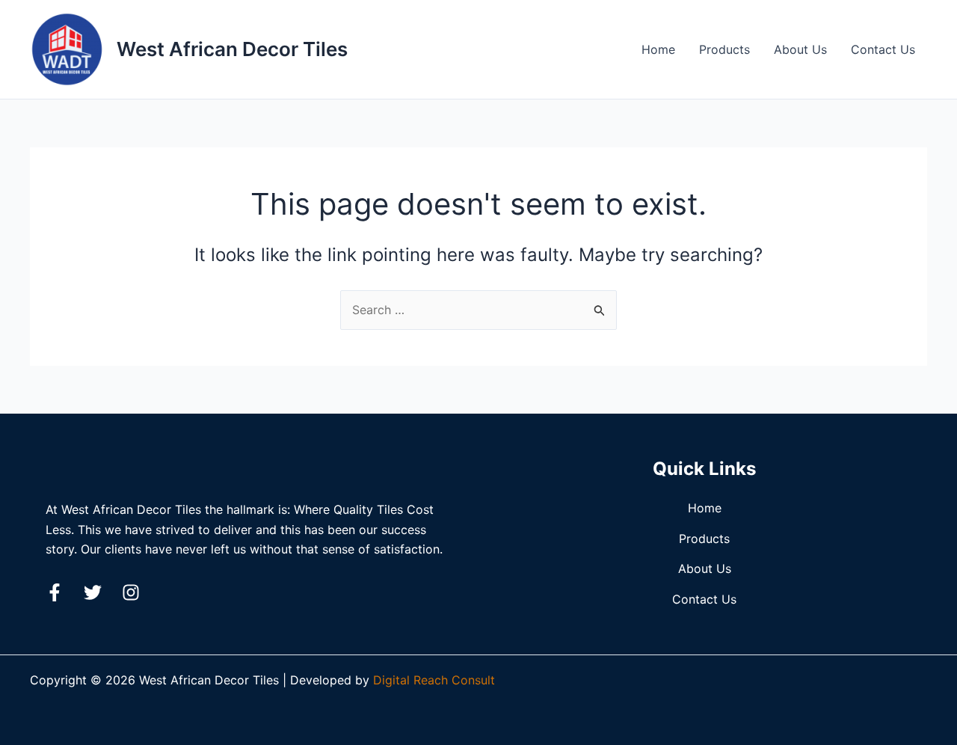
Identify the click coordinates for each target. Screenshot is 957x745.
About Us (800, 49)
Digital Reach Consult (434, 679)
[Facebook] (55, 592)
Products (724, 49)
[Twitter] (93, 592)
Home (658, 49)
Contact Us (883, 49)
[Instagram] (131, 592)
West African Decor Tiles (232, 49)
